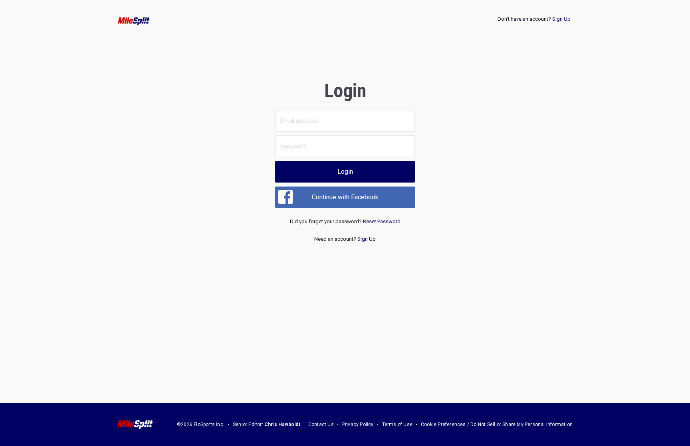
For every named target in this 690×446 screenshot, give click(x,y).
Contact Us (321, 424)
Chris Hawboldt (282, 424)
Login (345, 171)
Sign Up (561, 19)
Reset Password (382, 221)
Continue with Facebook (345, 197)
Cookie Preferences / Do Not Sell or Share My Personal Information (497, 424)
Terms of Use (397, 424)
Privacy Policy (358, 424)
